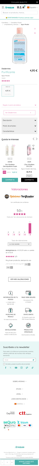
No (9, 267)
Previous (33, 139)
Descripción (7, 120)
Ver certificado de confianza (19, 202)
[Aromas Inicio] (9, 7)
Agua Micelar (25, 24)
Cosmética (5, 22)
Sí (27, 264)
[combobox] (19, 12)
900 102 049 (10, 304)
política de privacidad (23, 364)
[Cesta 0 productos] (23, 7)
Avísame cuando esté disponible (26, 462)
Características (8, 131)
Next (36, 139)
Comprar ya (9, 180)
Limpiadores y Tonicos (11, 24)
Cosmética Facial (16, 22)
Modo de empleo (9, 126)
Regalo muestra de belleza (12, 105)
